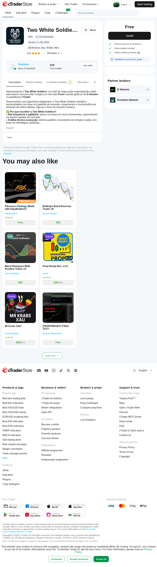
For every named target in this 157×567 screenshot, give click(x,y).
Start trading (144, 4)
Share (93, 30)
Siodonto (23, 64)
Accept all (101, 559)
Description (15, 82)
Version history (34, 82)
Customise (56, 559)
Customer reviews (57, 82)
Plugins (35, 12)
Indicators (21, 12)
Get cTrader (71, 4)
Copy (47, 12)
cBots (8, 12)
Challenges (62, 11)
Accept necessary (79, 559)
